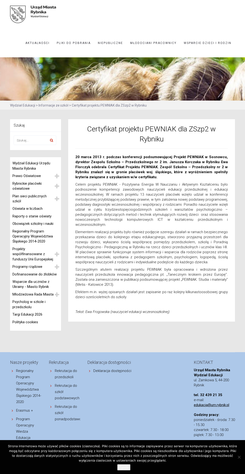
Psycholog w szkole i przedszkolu (28, 304)
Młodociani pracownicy (153, 43)
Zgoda (123, 467)
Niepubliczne (110, 43)
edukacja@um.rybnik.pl (211, 405)
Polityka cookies (25, 322)
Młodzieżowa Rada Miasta (33, 294)
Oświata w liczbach (27, 208)
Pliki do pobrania (74, 43)
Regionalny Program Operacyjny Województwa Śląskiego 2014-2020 (32, 236)
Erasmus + (24, 410)
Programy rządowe (27, 266)
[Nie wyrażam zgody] (239, 457)
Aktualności (37, 43)
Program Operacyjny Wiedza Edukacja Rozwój (25, 431)
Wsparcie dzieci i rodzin (207, 43)
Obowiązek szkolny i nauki (32, 223)
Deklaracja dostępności (112, 371)
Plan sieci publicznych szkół (29, 198)
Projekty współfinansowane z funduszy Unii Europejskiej (32, 254)
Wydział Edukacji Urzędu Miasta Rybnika (31, 165)
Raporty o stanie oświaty (31, 216)
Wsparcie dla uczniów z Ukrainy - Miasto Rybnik (31, 284)
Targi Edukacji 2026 (27, 314)
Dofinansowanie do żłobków (34, 274)
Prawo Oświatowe (26, 176)
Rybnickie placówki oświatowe (27, 186)
